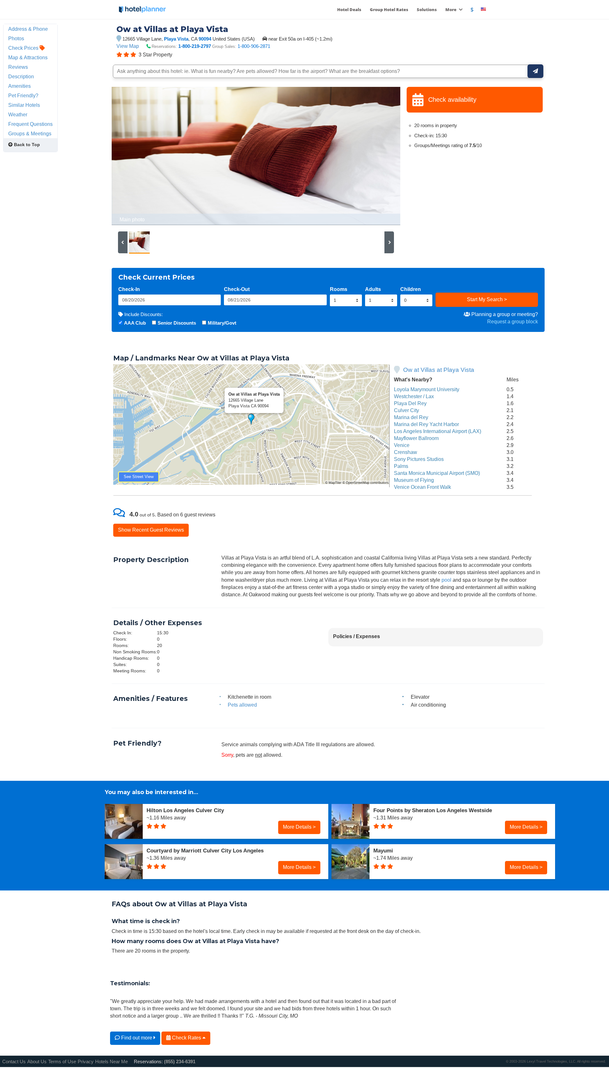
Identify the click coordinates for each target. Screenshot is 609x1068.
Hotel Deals (349, 9)
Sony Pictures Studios (419, 459)
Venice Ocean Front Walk (422, 487)
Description (21, 76)
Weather (17, 114)
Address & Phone (28, 29)
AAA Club (135, 323)
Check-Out (237, 289)
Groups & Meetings (29, 133)
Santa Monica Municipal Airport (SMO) (437, 473)
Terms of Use (62, 1061)
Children (410, 289)
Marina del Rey (411, 417)
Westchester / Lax (414, 396)
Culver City (406, 410)
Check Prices (24, 48)
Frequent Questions (30, 124)
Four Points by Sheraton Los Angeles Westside (432, 810)
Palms (401, 466)
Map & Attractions (28, 57)
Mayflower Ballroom (416, 438)
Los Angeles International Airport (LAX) (437, 431)
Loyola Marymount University (426, 389)
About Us (37, 1061)
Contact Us (14, 1061)
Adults (373, 289)
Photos (16, 38)
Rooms (338, 289)
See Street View (139, 476)
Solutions (427, 9)
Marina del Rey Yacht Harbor (426, 424)
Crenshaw (405, 452)
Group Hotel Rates (389, 9)
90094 (206, 39)
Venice (401, 445)
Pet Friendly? (23, 95)
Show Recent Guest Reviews (151, 530)
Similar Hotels (24, 105)
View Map (127, 46)
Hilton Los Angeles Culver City (185, 810)
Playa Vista (176, 39)
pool (446, 580)
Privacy (86, 1061)
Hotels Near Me (111, 1061)
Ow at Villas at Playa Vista (438, 369)
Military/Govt (222, 323)
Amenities (19, 86)
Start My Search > (487, 299)
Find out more (137, 1037)
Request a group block (512, 321)
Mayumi (383, 850)
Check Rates (186, 1037)
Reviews (18, 67)
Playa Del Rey (410, 403)
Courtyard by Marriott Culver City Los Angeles (205, 850)
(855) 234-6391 (179, 1061)
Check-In (129, 289)
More (451, 9)
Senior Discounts (177, 323)
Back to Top (26, 144)
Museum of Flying (414, 480)
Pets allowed (242, 705)
